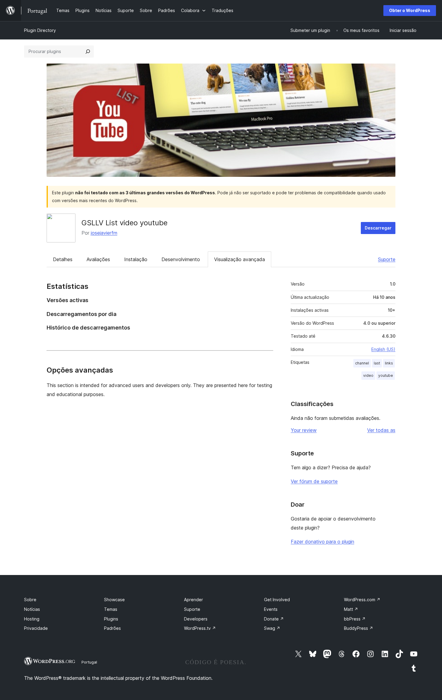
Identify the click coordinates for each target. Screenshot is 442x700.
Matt (351, 609)
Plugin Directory (40, 30)
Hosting (31, 618)
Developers (195, 618)
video (368, 375)
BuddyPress (358, 628)
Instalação (135, 259)
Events (271, 609)
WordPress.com (362, 599)
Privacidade (36, 628)
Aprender (193, 599)
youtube (385, 375)
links (389, 363)
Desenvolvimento (180, 259)
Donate (274, 618)
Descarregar (378, 227)
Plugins (111, 618)
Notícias (32, 609)
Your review (304, 430)
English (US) (383, 349)
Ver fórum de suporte (314, 481)
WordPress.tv (200, 628)
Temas (110, 609)
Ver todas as (381, 430)
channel (362, 363)
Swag (272, 628)
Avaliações (98, 259)
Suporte (386, 259)
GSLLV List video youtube (124, 222)
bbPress (355, 618)
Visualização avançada (239, 259)
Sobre (30, 599)
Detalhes (62, 259)
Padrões (112, 628)
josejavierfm (104, 233)
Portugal (89, 662)
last (377, 363)
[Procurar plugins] (88, 51)
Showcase (114, 599)
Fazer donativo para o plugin (322, 542)
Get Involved (277, 599)
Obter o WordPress (409, 10)
